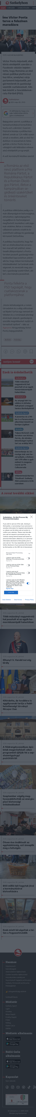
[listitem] (18, 553)
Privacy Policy (29, 599)
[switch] (28, 558)
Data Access (18, 599)
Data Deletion (6, 599)
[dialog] (18, 558)
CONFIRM (11, 592)
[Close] (32, 517)
